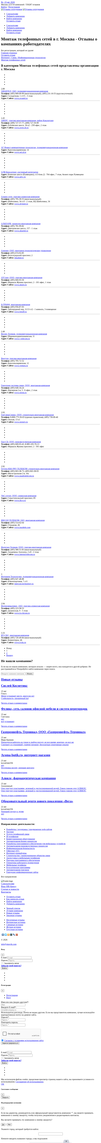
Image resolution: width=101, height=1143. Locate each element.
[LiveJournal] (14, 934)
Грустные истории (14, 929)
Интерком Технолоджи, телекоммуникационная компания (27, 576)
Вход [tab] (8, 998)
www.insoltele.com (22, 527)
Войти (4, 7)
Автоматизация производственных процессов (27, 846)
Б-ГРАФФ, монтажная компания (15, 304)
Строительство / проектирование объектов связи (28, 855)
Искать (29, 674)
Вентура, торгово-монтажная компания (18, 358)
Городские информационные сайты (22, 872)
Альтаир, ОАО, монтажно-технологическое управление (26, 250)
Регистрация (14, 7)
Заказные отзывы (14, 915)
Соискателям (12, 14)
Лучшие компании (14, 911)
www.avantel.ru (21, 98)
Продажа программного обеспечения (23, 860)
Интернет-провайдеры (16, 853)
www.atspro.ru (20, 285)
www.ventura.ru (21, 365)
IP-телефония (12, 836)
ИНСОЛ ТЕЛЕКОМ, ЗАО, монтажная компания (23, 520)
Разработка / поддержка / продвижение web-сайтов (29, 829)
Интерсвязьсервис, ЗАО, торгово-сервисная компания (25, 606)
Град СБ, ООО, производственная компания (21, 442)
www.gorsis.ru (20, 392)
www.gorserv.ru (21, 422)
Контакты (6, 892)
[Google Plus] (16, 934)
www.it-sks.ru (20, 642)
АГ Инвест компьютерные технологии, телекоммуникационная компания (34, 147)
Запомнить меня (11, 963)
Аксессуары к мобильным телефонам (23, 858)
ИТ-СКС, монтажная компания (15, 635)
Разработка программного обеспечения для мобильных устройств (35, 844)
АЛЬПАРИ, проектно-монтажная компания (20, 223)
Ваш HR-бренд (8, 886)
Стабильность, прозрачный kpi (15, 698)
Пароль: (5, 1017)
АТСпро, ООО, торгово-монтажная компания (21, 277)
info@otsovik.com (8, 944)
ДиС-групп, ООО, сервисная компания (18, 496)
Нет (9, 1125)
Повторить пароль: (9, 1022)
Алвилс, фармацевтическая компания (28, 778)
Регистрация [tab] (12, 995)
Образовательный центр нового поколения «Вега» (37, 801)
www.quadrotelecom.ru (24, 476)
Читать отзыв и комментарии (14, 703)
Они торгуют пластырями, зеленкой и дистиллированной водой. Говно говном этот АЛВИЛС (43, 788)
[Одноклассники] (8, 934)
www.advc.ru (20, 177)
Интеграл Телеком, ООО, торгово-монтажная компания (26, 547)
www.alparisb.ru (21, 231)
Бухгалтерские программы (18, 867)
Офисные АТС (13, 851)
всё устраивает (7, 721)
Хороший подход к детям (12, 811)
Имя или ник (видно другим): (15, 1002)
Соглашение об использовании (29, 1082)
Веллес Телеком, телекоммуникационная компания (24, 334)
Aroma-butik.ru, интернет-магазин (25, 755)
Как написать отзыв (15, 899)
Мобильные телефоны (16, 865)
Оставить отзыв (13, 21)
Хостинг (10, 832)
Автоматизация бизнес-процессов (21, 841)
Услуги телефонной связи (17, 834)
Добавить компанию (15, 16)
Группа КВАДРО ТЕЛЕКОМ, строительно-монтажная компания (30, 469)
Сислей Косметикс (14, 685)
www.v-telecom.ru (22, 339)
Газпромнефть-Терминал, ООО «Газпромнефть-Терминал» (43, 732)
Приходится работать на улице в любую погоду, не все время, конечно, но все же (37, 742)
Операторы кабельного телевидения (22, 863)
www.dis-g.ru (20, 500)
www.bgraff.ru (20, 312)
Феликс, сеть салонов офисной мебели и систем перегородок (44, 708)
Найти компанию (14, 18)
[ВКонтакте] (3, 934)
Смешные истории (14, 925)
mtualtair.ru (19, 258)
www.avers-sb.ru (21, 128)
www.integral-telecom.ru (24, 554)
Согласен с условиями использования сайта (24, 1040)
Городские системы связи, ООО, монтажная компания (25, 385)
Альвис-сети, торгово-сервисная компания (20, 197)
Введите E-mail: (8, 1007)
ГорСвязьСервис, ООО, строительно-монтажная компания (27, 415)
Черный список (13, 908)
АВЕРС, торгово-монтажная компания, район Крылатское (27, 120)
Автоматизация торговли (17, 870)
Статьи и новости (10, 889)
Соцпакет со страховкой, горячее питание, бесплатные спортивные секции (35, 744)
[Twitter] (5, 934)
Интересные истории (15, 922)
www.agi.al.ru (20, 152)
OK (2, 1084)
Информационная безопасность (20, 848)
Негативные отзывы (15, 920)
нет (2, 719)
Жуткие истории (13, 927)
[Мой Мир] (11, 934)
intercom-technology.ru (24, 584)
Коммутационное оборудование (20, 839)
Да (3, 1125)
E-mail (4, 957)
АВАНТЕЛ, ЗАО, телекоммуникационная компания (24, 91)
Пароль (4, 960)
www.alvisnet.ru (21, 204)
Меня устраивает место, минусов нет (17, 696)
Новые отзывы (13, 913)
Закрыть (5, 1097)
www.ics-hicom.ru (22, 613)
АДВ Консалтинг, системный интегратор (19, 172)
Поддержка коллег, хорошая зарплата (17, 768)
